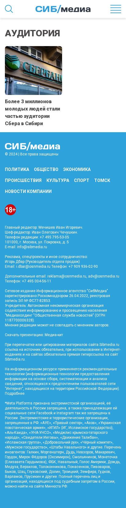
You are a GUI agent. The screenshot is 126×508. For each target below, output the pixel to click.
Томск (102, 180)
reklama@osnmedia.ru (66, 276)
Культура (57, 180)
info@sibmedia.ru (32, 247)
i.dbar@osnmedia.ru (33, 266)
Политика (17, 169)
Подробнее (14, 393)
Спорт (81, 180)
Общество (46, 169)
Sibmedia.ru (15, 359)
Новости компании (28, 191)
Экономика (77, 169)
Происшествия (23, 180)
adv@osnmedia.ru (103, 276)
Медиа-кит (54, 335)
